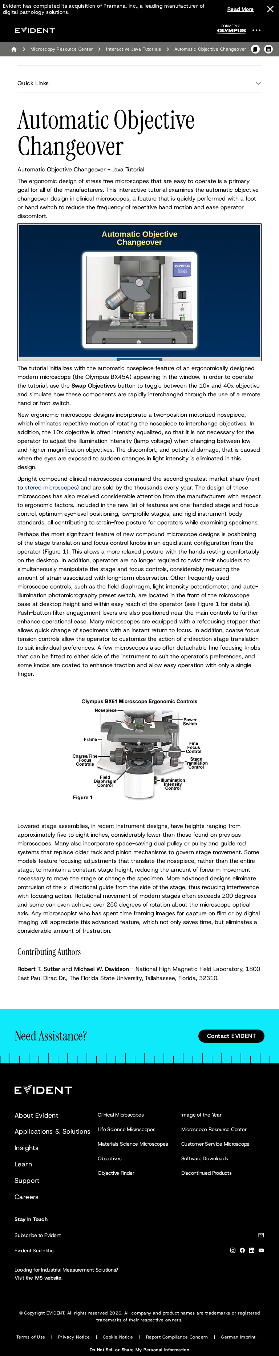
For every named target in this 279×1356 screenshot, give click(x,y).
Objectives (110, 1158)
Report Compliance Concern (177, 1337)
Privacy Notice (74, 1337)
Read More (240, 9)
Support (27, 1180)
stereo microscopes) (52, 487)
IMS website (48, 1277)
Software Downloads (204, 1158)
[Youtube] (261, 1252)
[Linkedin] (251, 1252)
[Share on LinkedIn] (268, 49)
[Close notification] (270, 9)
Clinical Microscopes (120, 1114)
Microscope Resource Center (214, 1129)
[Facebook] (242, 1252)
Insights (27, 1147)
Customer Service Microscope (215, 1144)
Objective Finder (116, 1173)
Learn (23, 1164)
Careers (27, 1197)
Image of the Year (201, 1114)
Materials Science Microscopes (133, 1144)
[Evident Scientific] (35, 30)
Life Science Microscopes (126, 1129)
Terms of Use (30, 1337)
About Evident (36, 1115)
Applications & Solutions (53, 1131)
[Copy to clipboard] (255, 49)
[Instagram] (233, 1252)
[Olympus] (231, 31)
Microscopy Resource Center (62, 49)
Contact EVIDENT (231, 1036)
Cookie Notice (118, 1337)
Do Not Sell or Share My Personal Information (140, 1350)
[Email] (261, 1236)
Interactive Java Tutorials (133, 49)
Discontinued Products (206, 1173)
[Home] (13, 49)
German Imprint (238, 1337)
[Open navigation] (261, 30)
